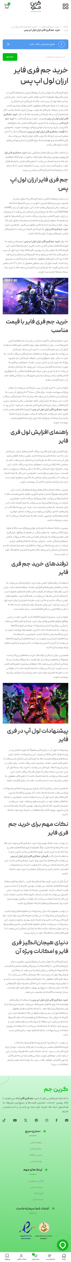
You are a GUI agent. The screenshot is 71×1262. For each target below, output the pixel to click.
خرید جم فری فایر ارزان (56, 229)
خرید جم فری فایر (50, 27)
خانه (65, 27)
